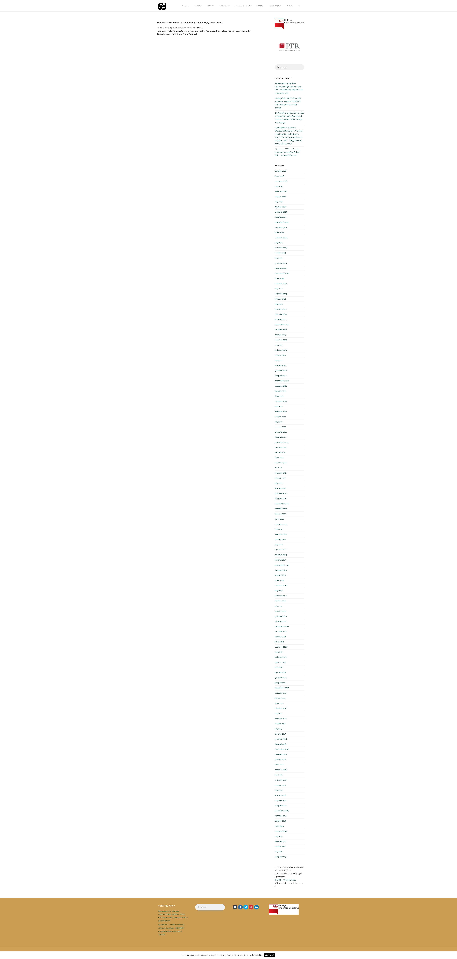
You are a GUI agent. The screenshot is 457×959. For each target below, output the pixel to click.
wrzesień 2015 (280, 816)
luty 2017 (278, 729)
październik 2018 (282, 626)
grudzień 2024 (281, 263)
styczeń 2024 (280, 309)
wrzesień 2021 (280, 447)
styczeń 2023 (280, 365)
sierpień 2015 (280, 821)
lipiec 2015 (279, 826)
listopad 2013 (280, 857)
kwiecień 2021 (280, 473)
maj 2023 (278, 345)
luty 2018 (278, 667)
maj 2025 (278, 243)
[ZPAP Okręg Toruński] (162, 6)
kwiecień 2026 (281, 191)
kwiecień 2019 (281, 596)
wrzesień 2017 (280, 693)
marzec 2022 (280, 417)
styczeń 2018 (280, 672)
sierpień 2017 (280, 698)
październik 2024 (282, 273)
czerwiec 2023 (281, 340)
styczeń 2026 (280, 207)
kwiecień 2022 (281, 411)
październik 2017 (282, 688)
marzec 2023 (280, 355)
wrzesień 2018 (281, 632)
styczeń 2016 (280, 795)
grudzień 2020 (281, 493)
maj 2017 (278, 713)
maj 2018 (278, 652)
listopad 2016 (280, 744)
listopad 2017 (280, 683)
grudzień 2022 (281, 371)
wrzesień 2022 (281, 386)
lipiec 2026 (279, 176)
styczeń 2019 (280, 611)
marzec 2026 (280, 197)
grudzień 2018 (281, 616)
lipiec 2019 (279, 580)
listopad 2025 (280, 217)
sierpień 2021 (280, 452)
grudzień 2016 (281, 739)
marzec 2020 (280, 539)
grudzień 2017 (281, 678)
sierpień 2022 (280, 391)
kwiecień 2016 (281, 780)
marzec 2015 (280, 846)
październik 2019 (282, 565)
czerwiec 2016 (281, 770)
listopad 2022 (280, 376)
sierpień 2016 (280, 759)
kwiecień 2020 (281, 534)
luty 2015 (278, 852)
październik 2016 (282, 749)
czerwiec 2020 (281, 524)
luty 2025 (278, 258)
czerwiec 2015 (281, 831)
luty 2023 (278, 360)
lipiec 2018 (279, 642)
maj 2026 (279, 186)
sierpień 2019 (280, 575)
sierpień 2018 (280, 637)
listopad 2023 (280, 319)
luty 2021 (278, 483)
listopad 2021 (280, 437)
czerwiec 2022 (281, 401)
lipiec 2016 (279, 765)
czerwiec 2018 (281, 647)
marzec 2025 (280, 253)
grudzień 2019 (281, 555)
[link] (299, 6)
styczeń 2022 (280, 427)
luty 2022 (278, 422)
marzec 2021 (280, 478)
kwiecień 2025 (281, 248)
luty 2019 (278, 606)
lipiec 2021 (279, 458)
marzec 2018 (280, 662)
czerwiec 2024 (281, 284)
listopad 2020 (280, 498)
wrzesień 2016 (281, 754)
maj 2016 (278, 775)
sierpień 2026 (280, 171)
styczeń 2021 (280, 488)
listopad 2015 (280, 806)
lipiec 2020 (279, 519)
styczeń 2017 (280, 734)
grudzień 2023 (281, 314)
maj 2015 (278, 836)
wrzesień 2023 (281, 330)
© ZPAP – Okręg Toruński (285, 880)
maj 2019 (278, 591)
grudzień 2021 (281, 432)
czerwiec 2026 (281, 181)
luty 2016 (278, 790)
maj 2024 (278, 289)
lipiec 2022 (279, 396)
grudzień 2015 (281, 800)
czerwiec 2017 (281, 708)
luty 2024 (279, 304)
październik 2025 (282, 222)
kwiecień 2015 (280, 841)
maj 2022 (278, 406)
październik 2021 (282, 442)
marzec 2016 (280, 785)
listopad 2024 (280, 268)
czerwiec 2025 (281, 237)
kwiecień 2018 (281, 657)
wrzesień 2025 (281, 227)
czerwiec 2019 (281, 585)
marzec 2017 (280, 724)
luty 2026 (279, 202)
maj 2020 (278, 529)
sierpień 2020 (280, 514)
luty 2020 (279, 545)
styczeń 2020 (280, 550)
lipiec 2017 (279, 703)
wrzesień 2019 (281, 570)
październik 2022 (282, 381)
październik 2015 (282, 811)
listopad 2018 (280, 621)
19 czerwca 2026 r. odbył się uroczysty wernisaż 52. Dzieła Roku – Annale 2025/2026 (287, 152)
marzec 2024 (280, 299)
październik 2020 (282, 504)
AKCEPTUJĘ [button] (269, 955)
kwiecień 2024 (281, 294)
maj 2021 (278, 468)
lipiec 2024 (279, 278)
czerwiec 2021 (281, 463)
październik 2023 (282, 324)
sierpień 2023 (280, 335)
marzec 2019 (280, 601)
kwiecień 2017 (280, 719)
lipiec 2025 (279, 232)
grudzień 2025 (281, 212)
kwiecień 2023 (281, 350)
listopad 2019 (280, 560)
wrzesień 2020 (281, 509)
